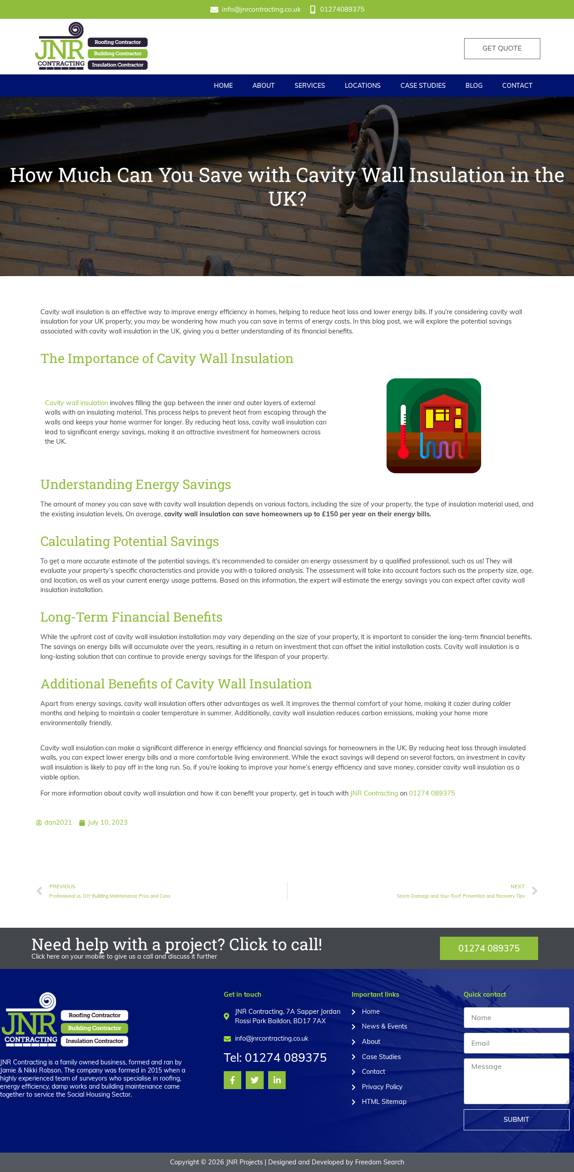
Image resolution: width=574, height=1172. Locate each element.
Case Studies (423, 86)
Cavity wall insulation (76, 403)
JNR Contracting (374, 793)
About (263, 86)
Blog (474, 86)
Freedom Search (379, 1162)
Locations (363, 86)
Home (223, 86)
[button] (489, 948)
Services (310, 86)
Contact (517, 86)
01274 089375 (432, 793)
